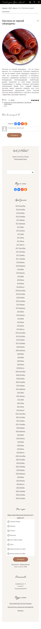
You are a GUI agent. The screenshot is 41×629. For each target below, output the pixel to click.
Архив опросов (24, 564)
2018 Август (20, 287)
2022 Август (20, 452)
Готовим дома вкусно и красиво (13, 2)
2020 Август (20, 368)
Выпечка (13, 535)
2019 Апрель (20, 315)
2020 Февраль (20, 350)
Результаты (15, 564)
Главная (4, 8)
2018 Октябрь (20, 294)
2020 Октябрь (20, 375)
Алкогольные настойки (17, 553)
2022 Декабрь (20, 466)
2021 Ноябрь (20, 421)
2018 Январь (20, 262)
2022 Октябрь (20, 459)
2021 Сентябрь (20, 414)
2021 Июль (20, 407)
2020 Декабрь (20, 382)
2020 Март (20, 354)
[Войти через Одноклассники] (25, 123)
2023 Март (20, 477)
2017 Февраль (20, 223)
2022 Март (20, 435)
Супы (11, 544)
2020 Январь (20, 347)
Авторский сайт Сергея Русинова (20, 603)
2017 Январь (20, 220)
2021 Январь (20, 385)
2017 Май (20, 234)
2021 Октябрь (20, 417)
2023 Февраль (20, 473)
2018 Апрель (20, 273)
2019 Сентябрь (20, 333)
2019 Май (20, 318)
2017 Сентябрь (20, 248)
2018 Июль (20, 283)
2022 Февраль (20, 431)
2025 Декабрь (20, 498)
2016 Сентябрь (20, 206)
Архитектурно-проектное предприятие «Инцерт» (20, 608)
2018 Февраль (20, 266)
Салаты (12, 530)
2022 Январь (20, 428)
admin (13, 100)
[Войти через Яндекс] (22, 123)
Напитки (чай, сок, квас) (18, 549)
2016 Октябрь (20, 209)
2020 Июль (20, 364)
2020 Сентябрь (20, 371)
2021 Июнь (20, 403)
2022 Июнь (20, 445)
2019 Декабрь (20, 343)
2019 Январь (20, 304)
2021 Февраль (20, 389)
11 (19, 8)
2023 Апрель (20, 480)
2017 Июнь (20, 237)
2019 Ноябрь (20, 340)
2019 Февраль (20, 308)
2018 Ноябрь (20, 297)
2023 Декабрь (20, 491)
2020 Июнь (20, 361)
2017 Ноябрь (20, 255)
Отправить (14, 135)
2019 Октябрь (20, 336)
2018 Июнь (20, 280)
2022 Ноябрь (20, 463)
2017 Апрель (20, 230)
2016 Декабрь (20, 216)
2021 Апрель (20, 396)
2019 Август (20, 329)
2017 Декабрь (20, 259)
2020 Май (20, 357)
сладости (7, 102)
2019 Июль (20, 326)
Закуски (12, 526)
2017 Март (20, 227)
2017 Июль (20, 241)
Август (15, 8)
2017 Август (20, 245)
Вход (25, 159)
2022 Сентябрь (20, 456)
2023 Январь (20, 470)
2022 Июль (20, 449)
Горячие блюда (15, 521)
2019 (10, 8)
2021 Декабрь (20, 424)
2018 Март (20, 269)
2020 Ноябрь (20, 378)
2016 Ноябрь (20, 213)
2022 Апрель (20, 438)
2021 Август (20, 410)
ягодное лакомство (17, 102)
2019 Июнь (20, 322)
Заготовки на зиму (16, 540)
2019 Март (20, 311)
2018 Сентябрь (20, 290)
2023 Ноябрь (20, 488)
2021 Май (20, 399)
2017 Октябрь (20, 252)
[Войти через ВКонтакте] (19, 123)
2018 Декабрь (20, 301)
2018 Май (20, 276)
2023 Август (20, 484)
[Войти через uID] (15, 123)
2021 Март (20, 392)
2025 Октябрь (20, 495)
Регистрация (18, 159)
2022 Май (20, 442)
